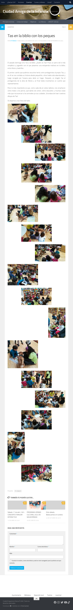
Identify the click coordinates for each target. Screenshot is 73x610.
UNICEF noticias (53, 22)
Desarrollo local (39, 595)
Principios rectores (8, 22)
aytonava (13, 41)
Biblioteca (27, 595)
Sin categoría (18, 491)
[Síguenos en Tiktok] (68, 602)
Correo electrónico (43, 546)
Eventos (29, 2)
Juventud (58, 595)
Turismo (49, 595)
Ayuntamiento (16, 595)
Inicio (3, 2)
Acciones (21, 2)
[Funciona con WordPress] (10, 606)
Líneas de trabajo (22, 22)
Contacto (57, 2)
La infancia (42, 22)
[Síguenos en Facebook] (55, 602)
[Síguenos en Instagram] (58, 602)
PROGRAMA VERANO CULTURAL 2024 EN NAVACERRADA (34, 514)
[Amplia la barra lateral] (2, 27)
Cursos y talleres (39, 2)
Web (11, 553)
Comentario (13, 534)
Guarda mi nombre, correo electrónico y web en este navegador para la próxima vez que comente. (35, 562)
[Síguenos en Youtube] (65, 602)
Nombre (12, 546)
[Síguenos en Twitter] (62, 602)
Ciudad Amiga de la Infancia (25, 11)
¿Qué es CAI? (11, 2)
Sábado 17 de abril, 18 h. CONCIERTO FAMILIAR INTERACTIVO (16, 514)
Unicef (49, 2)
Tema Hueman (25, 606)
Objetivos (33, 22)
